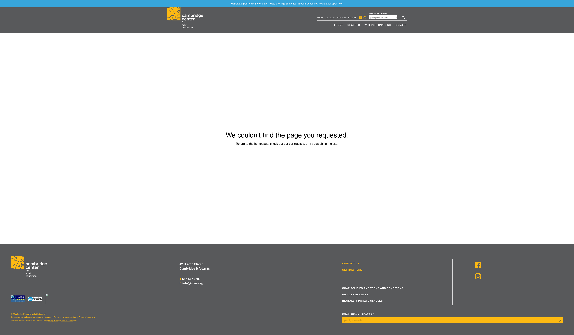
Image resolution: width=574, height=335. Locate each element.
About (338, 25)
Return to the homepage (252, 143)
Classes (353, 25)
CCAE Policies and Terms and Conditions (372, 288)
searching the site (325, 143)
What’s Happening (377, 25)
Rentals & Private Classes (362, 300)
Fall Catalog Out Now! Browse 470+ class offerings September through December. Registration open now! (287, 3)
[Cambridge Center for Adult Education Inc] (52, 299)
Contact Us (350, 263)
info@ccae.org (192, 283)
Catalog (330, 17)
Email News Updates (379, 14)
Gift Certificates (347, 17)
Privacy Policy (53, 321)
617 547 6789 (191, 279)
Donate (401, 25)
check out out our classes (287, 143)
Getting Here (352, 269)
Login (320, 17)
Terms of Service (67, 321)
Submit (396, 17)
